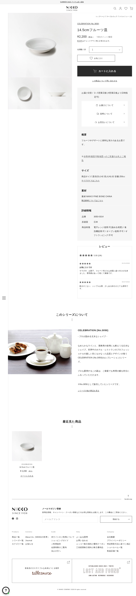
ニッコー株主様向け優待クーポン (90, 544)
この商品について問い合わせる (104, 81)
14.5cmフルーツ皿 (27, 467)
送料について (106, 114)
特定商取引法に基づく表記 (118, 544)
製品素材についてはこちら (92, 201)
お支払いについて (106, 122)
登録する (116, 519)
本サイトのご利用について (63, 537)
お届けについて (106, 105)
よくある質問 (82, 537)
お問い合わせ (82, 540)
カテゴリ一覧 (18, 544)
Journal (28, 540)
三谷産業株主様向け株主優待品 (89, 547)
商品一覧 (16, 537)
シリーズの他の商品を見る (88, 391)
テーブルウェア (112, 16)
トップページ (100, 16)
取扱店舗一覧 (113, 551)
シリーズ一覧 (18, 540)
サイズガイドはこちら (90, 181)
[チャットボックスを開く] (6, 590)
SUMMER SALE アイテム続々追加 (72, 2)
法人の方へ (56, 551)
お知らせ (29, 544)
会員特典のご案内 (59, 547)
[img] (85, 264)
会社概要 (111, 537)
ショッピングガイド (60, 540)
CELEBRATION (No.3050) (88, 24)
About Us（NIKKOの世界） (37, 537)
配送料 (79, 41)
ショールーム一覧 (114, 547)
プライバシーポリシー (116, 540)
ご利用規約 (56, 544)
